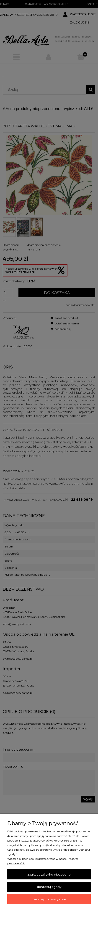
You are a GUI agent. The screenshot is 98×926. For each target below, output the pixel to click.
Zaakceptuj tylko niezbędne (49, 874)
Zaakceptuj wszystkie (49, 899)
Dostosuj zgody (49, 887)
